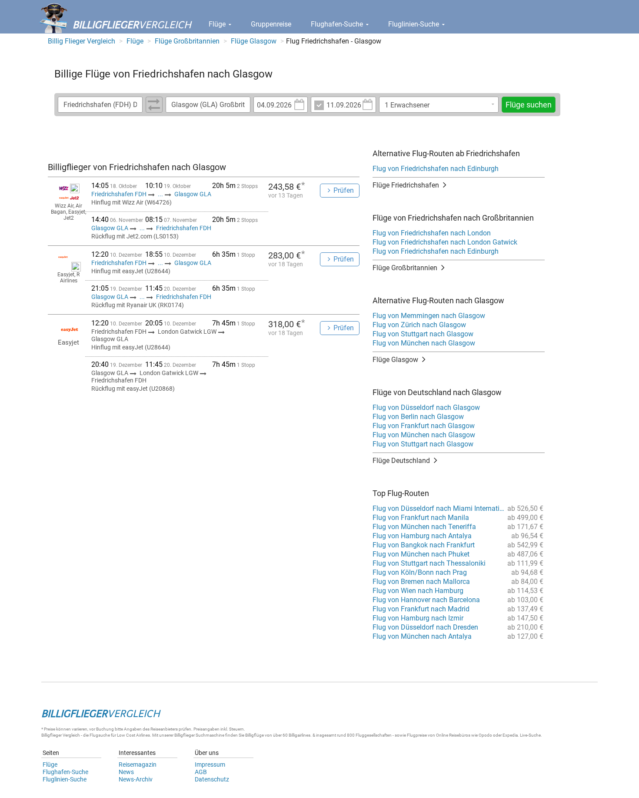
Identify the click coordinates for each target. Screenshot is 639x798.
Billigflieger (51, 735)
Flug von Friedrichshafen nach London (432, 233)
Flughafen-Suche (338, 24)
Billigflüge (254, 735)
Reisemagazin (137, 764)
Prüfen (343, 190)
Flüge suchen (529, 104)
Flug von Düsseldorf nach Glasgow (426, 407)
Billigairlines (299, 735)
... (160, 194)
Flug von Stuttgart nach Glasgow (423, 334)
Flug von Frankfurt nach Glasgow (424, 426)
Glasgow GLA (192, 194)
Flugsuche (100, 735)
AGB (201, 771)
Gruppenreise (271, 24)
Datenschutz (212, 779)
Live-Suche (530, 735)
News (126, 771)
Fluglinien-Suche (414, 24)
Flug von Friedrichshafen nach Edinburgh (436, 168)
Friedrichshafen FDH (119, 194)
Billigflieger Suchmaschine (199, 735)
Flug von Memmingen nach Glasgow (429, 316)
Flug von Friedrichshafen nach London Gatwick (445, 242)
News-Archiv (136, 779)
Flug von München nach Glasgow (424, 343)
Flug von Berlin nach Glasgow (418, 416)
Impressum (210, 764)
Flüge (218, 24)
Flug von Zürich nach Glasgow (419, 325)
